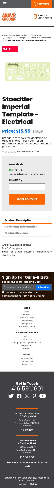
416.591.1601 (27, 389)
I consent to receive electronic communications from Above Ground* (24, 294)
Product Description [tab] (18, 220)
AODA (22, 484)
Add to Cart (27, 199)
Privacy (33, 484)
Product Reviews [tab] (16, 233)
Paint (27, 311)
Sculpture (27, 323)
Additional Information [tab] (20, 226)
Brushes (27, 314)
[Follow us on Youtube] (42, 395)
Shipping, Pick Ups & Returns (27, 342)
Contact (27, 336)
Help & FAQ (27, 345)
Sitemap (27, 348)
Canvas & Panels (27, 317)
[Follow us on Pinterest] (35, 395)
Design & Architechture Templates (35, 38)
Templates (36, 35)
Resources (27, 364)
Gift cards (27, 339)
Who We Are (27, 358)
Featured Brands (27, 326)
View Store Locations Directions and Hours (27, 464)
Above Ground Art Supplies (14, 35)
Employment (27, 361)
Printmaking (27, 320)
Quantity (15, 180)
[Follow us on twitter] (11, 395)
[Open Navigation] (4, 4)
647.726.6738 (27, 456)
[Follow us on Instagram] (27, 395)
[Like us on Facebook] (19, 395)
